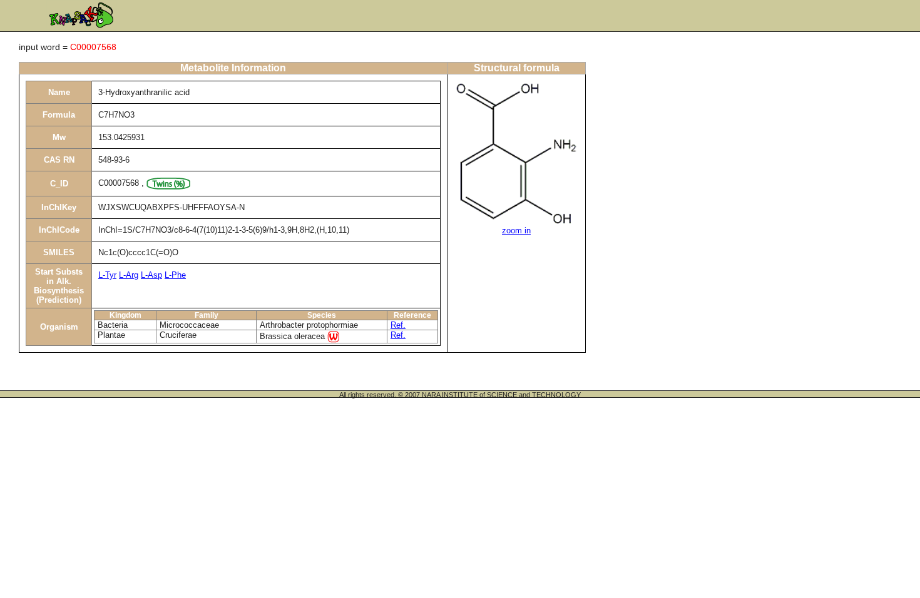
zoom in (516, 230)
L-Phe (175, 275)
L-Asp (151, 275)
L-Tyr (107, 275)
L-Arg (128, 275)
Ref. (398, 325)
